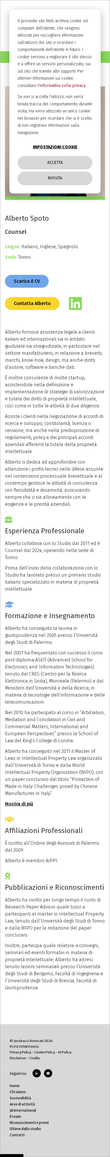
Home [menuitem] (15, 1086)
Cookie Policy (44, 1052)
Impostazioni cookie (55, 147)
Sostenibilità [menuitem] (20, 1098)
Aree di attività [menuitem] (22, 1104)
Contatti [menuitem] (17, 1135)
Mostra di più (19, 804)
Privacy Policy (20, 1052)
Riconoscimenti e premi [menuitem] (29, 1122)
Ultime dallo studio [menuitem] (25, 1129)
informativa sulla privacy (63, 85)
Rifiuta (55, 178)
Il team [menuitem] (15, 1116)
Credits (34, 1058)
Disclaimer (18, 1058)
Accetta (55, 162)
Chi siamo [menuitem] (18, 1092)
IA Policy (64, 1052)
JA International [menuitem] (23, 1110)
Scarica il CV (27, 281)
